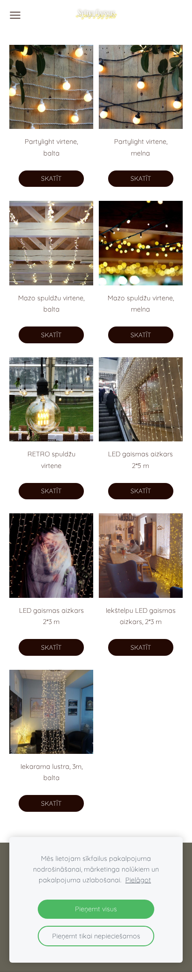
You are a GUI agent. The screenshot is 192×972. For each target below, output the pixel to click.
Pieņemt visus (96, 909)
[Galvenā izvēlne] (15, 15)
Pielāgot (138, 880)
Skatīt (51, 178)
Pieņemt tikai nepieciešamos (96, 936)
